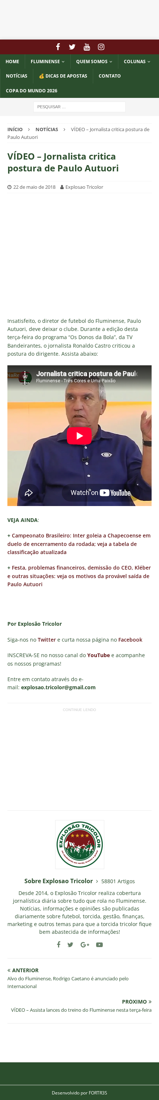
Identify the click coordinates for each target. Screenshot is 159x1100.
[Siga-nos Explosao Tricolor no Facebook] (58, 944)
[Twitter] (72, 47)
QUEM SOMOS (92, 61)
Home (12, 61)
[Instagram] (101, 47)
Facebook (130, 639)
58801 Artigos (118, 881)
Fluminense (45, 61)
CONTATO (110, 76)
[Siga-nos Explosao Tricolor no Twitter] (68, 944)
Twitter (47, 639)
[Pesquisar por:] (79, 106)
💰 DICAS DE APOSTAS (63, 76)
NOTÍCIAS (16, 76)
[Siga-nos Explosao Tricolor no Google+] (82, 944)
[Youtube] (86, 47)
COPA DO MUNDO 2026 (31, 91)
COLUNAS (135, 61)
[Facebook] (57, 47)
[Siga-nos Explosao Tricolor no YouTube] (97, 944)
